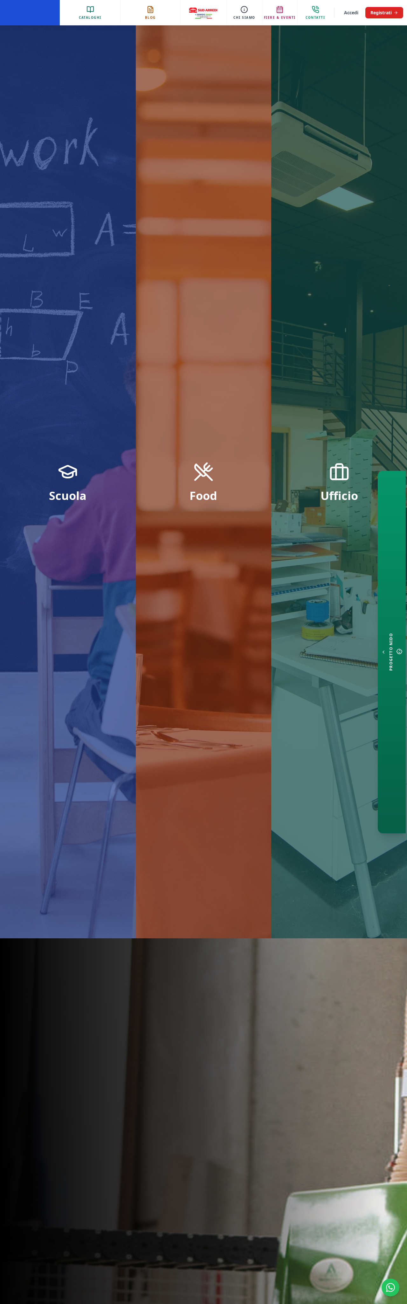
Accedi (351, 13)
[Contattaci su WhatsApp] (390, 1287)
